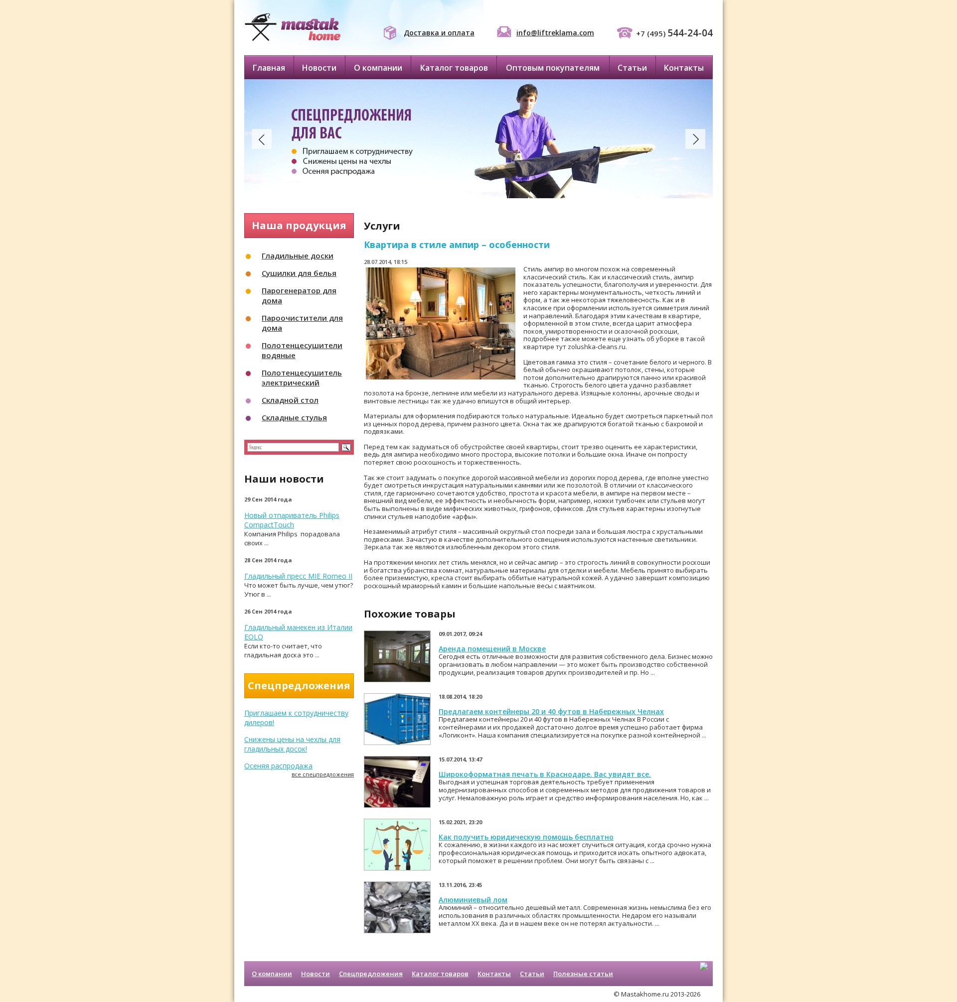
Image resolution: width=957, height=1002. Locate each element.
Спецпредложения (371, 973)
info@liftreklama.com (555, 32)
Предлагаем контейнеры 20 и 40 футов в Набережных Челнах (551, 711)
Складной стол (290, 400)
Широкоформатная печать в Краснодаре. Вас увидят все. (545, 774)
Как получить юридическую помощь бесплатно (526, 837)
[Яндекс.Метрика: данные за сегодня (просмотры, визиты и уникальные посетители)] (704, 974)
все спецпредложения (323, 774)
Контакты (684, 67)
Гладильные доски (297, 255)
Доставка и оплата (439, 32)
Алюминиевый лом (473, 899)
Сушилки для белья (299, 273)
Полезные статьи (583, 973)
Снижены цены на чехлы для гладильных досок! (292, 744)
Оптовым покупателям (553, 67)
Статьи (632, 67)
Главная (269, 67)
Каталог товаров (454, 67)
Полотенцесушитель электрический (302, 377)
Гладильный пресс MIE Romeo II (298, 576)
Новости (319, 67)
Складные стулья (294, 417)
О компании (378, 67)
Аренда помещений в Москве (492, 648)
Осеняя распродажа (278, 765)
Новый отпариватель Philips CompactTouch (291, 519)
